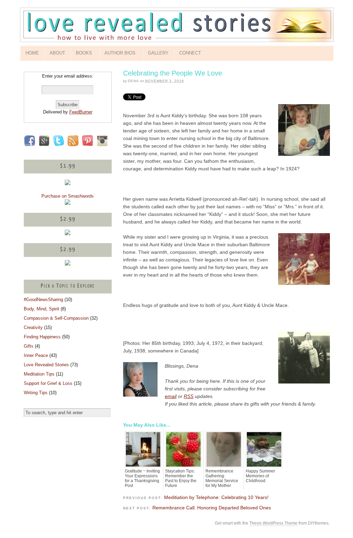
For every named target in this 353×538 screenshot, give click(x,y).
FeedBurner (80, 111)
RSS (188, 396)
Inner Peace (36, 355)
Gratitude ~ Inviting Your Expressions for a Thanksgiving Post (142, 478)
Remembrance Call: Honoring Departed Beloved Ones (211, 507)
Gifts (28, 346)
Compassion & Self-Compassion (56, 318)
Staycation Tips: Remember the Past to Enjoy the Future (180, 478)
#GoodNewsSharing (43, 299)
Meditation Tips (39, 374)
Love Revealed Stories (46, 364)
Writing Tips (36, 392)
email (170, 396)
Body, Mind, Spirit (41, 308)
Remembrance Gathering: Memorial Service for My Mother (221, 478)
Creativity (33, 327)
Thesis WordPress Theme (273, 523)
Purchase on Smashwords (67, 196)
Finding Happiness (42, 336)
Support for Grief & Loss (48, 383)
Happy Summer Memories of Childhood (260, 476)
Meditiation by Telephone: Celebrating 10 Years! (216, 497)
